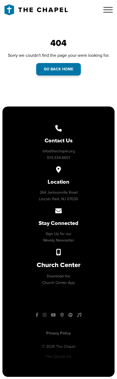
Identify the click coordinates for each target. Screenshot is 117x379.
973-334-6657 (58, 157)
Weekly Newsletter (58, 240)
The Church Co (58, 356)
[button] (108, 9)
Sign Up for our (59, 233)
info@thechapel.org (58, 151)
